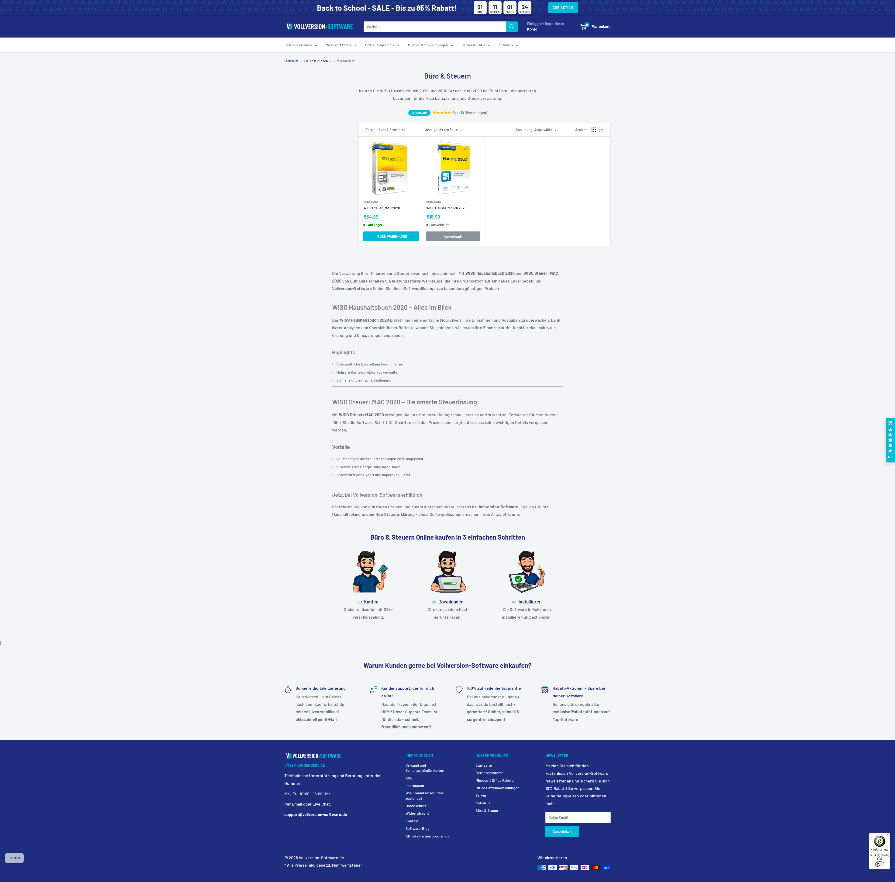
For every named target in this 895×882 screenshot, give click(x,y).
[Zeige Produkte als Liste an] (601, 129)
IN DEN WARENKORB (391, 236)
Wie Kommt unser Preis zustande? (425, 795)
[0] (583, 27)
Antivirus (505, 45)
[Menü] (887, 836)
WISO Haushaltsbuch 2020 (446, 208)
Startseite (291, 61)
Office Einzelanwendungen (497, 788)
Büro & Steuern (488, 810)
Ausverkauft (453, 236)
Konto (532, 29)
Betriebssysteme (298, 45)
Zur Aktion (563, 8)
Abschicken (562, 831)
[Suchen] (512, 26)
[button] (890, 440)
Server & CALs (473, 45)
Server (480, 795)
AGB (409, 778)
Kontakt (412, 821)
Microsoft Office (339, 45)
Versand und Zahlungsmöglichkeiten (425, 767)
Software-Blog (418, 828)
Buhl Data (370, 201)
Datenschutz (416, 805)
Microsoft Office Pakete (494, 780)
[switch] (879, 864)
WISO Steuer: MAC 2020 (381, 208)
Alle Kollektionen (315, 61)
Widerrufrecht (417, 813)
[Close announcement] (890, 5)
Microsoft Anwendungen (428, 45)
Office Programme (380, 45)
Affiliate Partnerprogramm (427, 836)
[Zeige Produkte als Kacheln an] (594, 129)
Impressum (415, 785)
